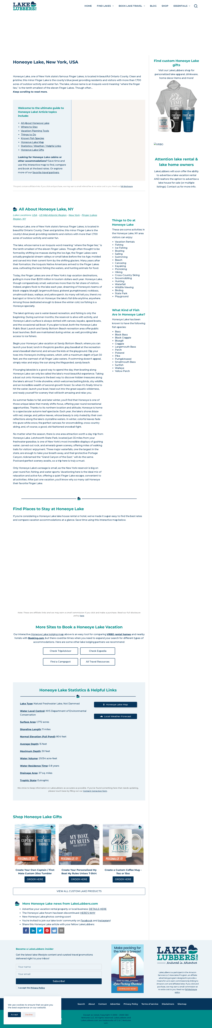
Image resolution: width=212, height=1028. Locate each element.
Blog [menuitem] (153, 5)
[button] (26, 930)
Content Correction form (95, 791)
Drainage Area (28, 773)
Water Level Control (32, 711)
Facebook (86, 920)
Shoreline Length (30, 729)
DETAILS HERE (98, 909)
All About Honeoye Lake (35, 123)
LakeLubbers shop (180, 70)
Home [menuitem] (88, 5)
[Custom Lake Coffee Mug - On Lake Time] (123, 844)
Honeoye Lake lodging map (47, 634)
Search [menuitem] (81, 1004)
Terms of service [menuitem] (149, 1004)
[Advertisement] (106, 33)
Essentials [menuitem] (180, 5)
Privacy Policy (38, 988)
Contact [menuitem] (102, 1004)
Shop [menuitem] (165, 5)
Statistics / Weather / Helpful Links (41, 146)
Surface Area (27, 722)
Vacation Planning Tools (35, 130)
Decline (29, 1014)
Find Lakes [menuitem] (104, 5)
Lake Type (26, 703)
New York (74, 215)
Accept (14, 1014)
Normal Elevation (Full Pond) (37, 736)
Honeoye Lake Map (32, 142)
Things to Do (28, 134)
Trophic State (28, 780)
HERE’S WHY (87, 913)
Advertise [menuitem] (115, 1004)
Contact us (173, 186)
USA (34, 215)
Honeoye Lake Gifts (32, 150)
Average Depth (29, 744)
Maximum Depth (30, 751)
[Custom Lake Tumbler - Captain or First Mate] (35, 844)
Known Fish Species (32, 138)
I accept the (31, 988)
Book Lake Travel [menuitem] (130, 5)
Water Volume (28, 758)
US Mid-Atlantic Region (53, 215)
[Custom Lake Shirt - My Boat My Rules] (79, 844)
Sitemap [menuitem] (182, 1004)
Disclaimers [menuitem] (168, 1004)
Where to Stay (29, 127)
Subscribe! (59, 981)
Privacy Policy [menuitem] (131, 1004)
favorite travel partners (45, 172)
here (82, 615)
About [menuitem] (91, 1004)
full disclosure (127, 186)
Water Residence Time (34, 765)
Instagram (104, 920)
